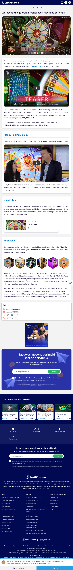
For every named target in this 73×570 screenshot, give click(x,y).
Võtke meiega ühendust (9, 500)
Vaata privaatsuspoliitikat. (37, 380)
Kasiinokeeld (29, 506)
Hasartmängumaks (31, 503)
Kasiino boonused (32, 516)
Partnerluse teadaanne (8, 509)
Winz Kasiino (54, 500)
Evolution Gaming (37, 66)
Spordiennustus (6, 525)
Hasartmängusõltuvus (32, 500)
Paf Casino (53, 503)
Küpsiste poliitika (7, 503)
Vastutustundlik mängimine (34, 497)
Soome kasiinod (6, 528)
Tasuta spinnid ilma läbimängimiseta (31, 526)
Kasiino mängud (6, 522)
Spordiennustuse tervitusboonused (36, 533)
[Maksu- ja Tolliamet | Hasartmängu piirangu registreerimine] (29, 540)
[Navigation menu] (69, 2)
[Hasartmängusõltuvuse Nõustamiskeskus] (44, 540)
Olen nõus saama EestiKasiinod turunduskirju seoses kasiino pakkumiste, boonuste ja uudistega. (37, 461)
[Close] (71, 560)
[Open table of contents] (70, 282)
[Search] (66, 2)
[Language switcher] (62, 2)
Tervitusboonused (31, 522)
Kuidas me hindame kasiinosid (10, 497)
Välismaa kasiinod (7, 531)
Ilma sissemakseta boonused (34, 530)
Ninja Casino (54, 497)
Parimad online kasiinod (58, 494)
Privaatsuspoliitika (7, 506)
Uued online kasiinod (8, 519)
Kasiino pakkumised (32, 519)
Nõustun (55, 568)
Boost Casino (54, 506)
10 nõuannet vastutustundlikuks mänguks (35, 510)
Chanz (52, 509)
